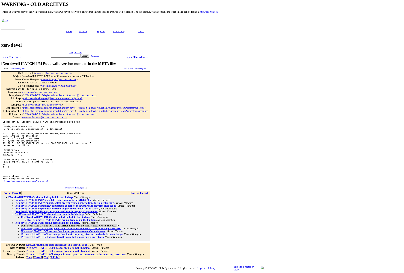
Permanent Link (131, 68)
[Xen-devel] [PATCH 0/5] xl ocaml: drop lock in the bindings (40, 197)
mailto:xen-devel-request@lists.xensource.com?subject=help (53, 98)
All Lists (78, 52)
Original (142, 68)
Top (71, 52)
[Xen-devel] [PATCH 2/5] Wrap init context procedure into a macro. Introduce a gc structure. (65, 203)
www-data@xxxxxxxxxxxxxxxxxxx (40, 92)
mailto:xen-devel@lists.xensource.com (42, 104)
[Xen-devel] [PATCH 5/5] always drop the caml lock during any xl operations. (56, 211)
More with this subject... (75, 188)
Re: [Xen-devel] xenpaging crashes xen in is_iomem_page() (57, 244)
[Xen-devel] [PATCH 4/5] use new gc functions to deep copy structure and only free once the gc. (65, 205)
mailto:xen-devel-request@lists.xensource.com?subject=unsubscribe (113, 111)
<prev (5, 57)
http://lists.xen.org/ (209, 11)
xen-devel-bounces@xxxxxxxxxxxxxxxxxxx (44, 117)
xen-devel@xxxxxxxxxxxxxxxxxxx (53, 73)
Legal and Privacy (206, 268)
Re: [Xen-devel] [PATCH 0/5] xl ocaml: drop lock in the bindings (49, 214)
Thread (138, 57)
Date (12, 57)
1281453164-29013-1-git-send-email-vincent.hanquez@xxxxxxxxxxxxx (59, 95)
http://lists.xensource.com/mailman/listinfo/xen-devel (49, 107)
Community (119, 31)
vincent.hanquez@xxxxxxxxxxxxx (58, 79)
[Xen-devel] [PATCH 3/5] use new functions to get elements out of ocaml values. (57, 208)
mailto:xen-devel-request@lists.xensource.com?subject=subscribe (111, 107)
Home (69, 31)
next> (19, 57)
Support (101, 31)
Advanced (95, 56)
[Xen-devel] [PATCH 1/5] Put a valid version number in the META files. (53, 200)
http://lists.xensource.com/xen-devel (25, 181)
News (141, 31)
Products (83, 31)
